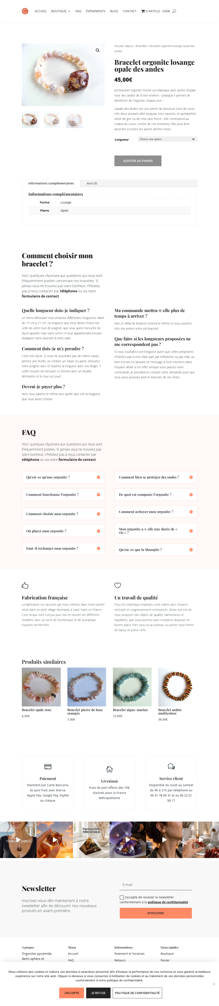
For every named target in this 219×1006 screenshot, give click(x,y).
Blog (114, 11)
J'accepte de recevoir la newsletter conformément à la (154, 899)
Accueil (41, 11)
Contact (129, 11)
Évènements (95, 11)
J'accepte (71, 993)
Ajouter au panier (138, 161)
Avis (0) (92, 183)
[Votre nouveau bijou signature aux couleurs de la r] (164, 840)
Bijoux (129, 46)
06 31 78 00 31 (160, 795)
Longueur (122, 139)
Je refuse (98, 993)
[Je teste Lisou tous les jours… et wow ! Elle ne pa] (55, 840)
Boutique (59, 11)
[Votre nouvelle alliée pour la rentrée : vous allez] (200, 840)
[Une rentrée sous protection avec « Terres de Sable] (18, 840)
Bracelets (141, 46)
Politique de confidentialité (137, 993)
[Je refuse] (214, 984)
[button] (98, 50)
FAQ (78, 11)
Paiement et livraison (129, 954)
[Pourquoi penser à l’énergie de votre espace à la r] (91, 840)
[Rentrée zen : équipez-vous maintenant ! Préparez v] (128, 840)
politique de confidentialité (168, 902)
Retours (120, 960)
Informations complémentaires (51, 183)
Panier (165, 960)
